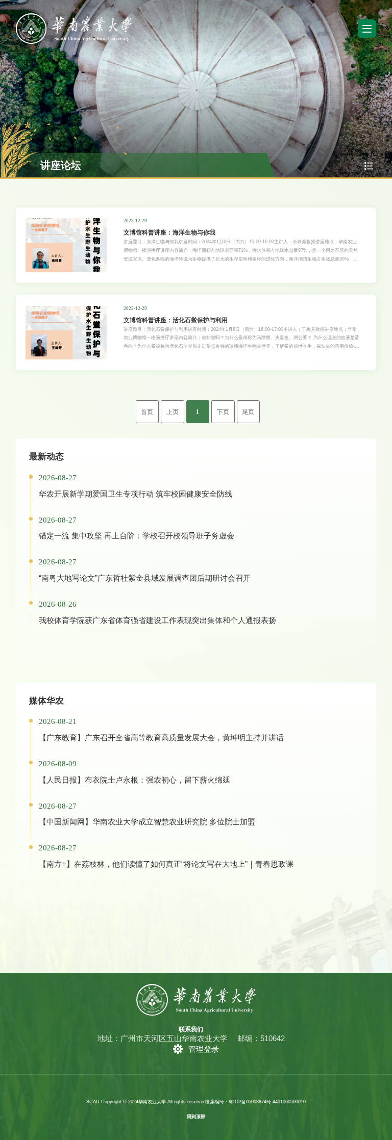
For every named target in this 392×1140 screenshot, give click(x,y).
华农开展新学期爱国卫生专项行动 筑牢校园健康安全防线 (135, 493)
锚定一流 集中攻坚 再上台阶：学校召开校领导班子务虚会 (136, 535)
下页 (223, 412)
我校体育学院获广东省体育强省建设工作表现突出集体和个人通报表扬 (157, 620)
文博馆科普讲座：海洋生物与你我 (169, 232)
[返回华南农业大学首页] (74, 16)
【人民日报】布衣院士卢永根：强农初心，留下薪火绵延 (134, 779)
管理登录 (203, 1049)
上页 (172, 412)
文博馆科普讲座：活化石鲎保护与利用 (176, 320)
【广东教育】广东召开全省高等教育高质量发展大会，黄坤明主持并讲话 (161, 737)
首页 (147, 412)
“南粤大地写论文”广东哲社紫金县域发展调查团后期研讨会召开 (145, 578)
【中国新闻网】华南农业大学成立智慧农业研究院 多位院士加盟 (147, 821)
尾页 (248, 412)
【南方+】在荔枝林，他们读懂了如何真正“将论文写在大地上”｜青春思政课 (166, 864)
